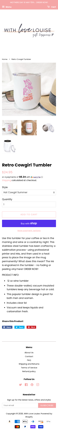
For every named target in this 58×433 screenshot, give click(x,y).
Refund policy (29, 371)
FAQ (29, 360)
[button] (29, 177)
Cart (53, 6)
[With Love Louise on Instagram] (37, 385)
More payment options (29, 230)
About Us (29, 352)
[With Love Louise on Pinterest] (31, 385)
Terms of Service (29, 367)
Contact (29, 356)
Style (5, 187)
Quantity (7, 199)
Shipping (6, 180)
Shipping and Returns (29, 364)
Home (4, 59)
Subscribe (47, 405)
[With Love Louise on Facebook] (26, 385)
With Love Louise (32, 413)
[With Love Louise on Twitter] (20, 385)
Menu (8, 6)
